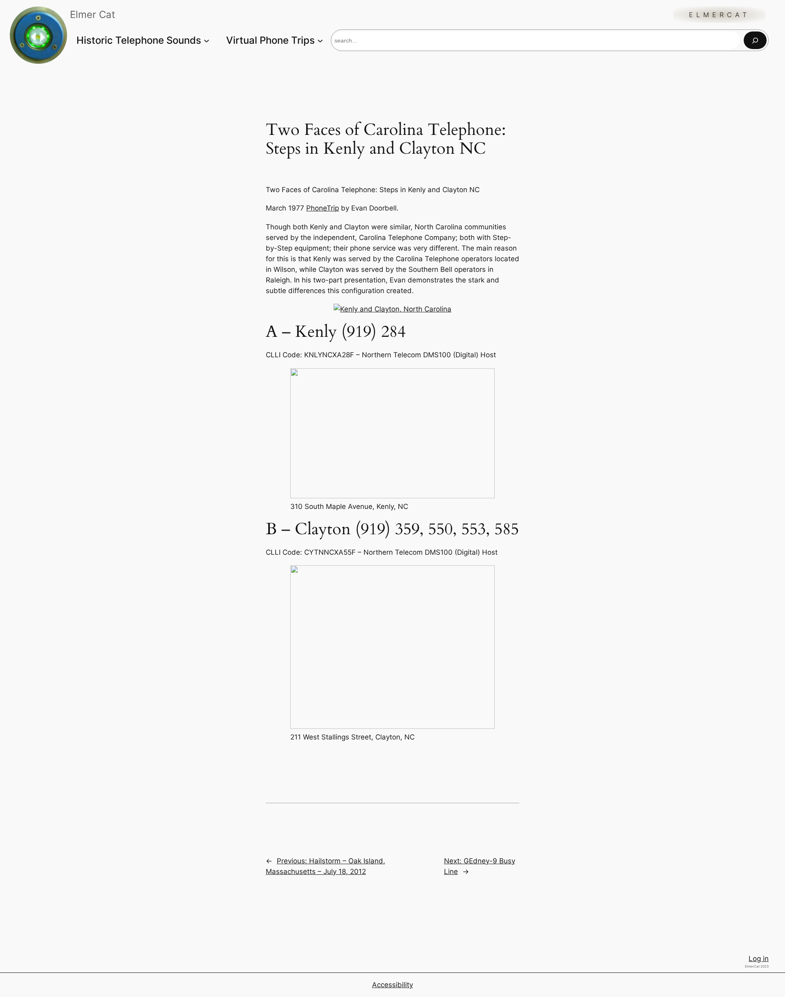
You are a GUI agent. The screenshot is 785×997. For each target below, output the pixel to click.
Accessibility (392, 985)
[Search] (755, 40)
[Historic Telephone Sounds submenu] (206, 40)
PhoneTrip (322, 208)
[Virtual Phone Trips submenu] (320, 40)
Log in (759, 958)
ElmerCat (719, 15)
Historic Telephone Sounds (138, 40)
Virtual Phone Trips (270, 40)
